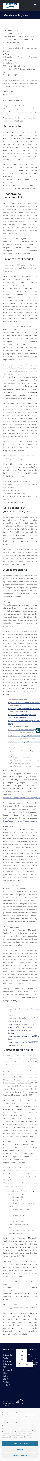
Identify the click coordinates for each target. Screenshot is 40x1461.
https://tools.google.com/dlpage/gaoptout (20, 821)
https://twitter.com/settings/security (22, 715)
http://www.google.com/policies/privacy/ (19, 871)
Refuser (20, 1449)
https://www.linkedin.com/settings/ (22, 730)
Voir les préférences (20, 1456)
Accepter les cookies (20, 1443)
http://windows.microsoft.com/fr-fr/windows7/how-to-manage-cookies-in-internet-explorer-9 (21, 1027)
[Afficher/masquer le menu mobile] (35, 4)
